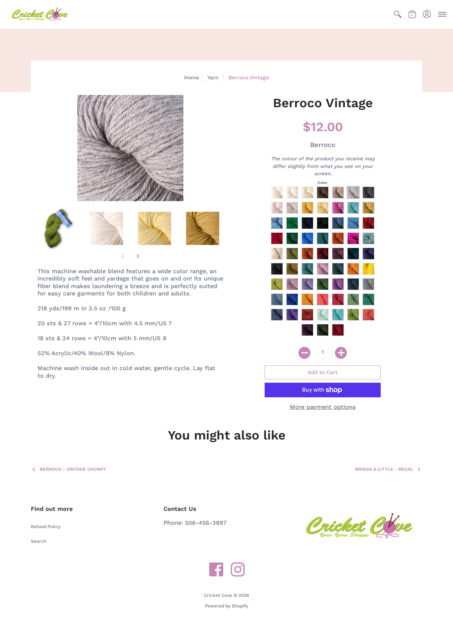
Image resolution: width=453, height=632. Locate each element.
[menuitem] (397, 14)
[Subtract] (304, 353)
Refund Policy (45, 526)
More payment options (323, 406)
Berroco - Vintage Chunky (73, 469)
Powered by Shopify (226, 605)
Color (323, 183)
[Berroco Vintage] (58, 228)
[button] (397, 14)
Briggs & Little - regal (384, 469)
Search (38, 541)
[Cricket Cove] (40, 14)
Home (191, 77)
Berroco (322, 145)
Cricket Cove (218, 595)
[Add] (341, 353)
